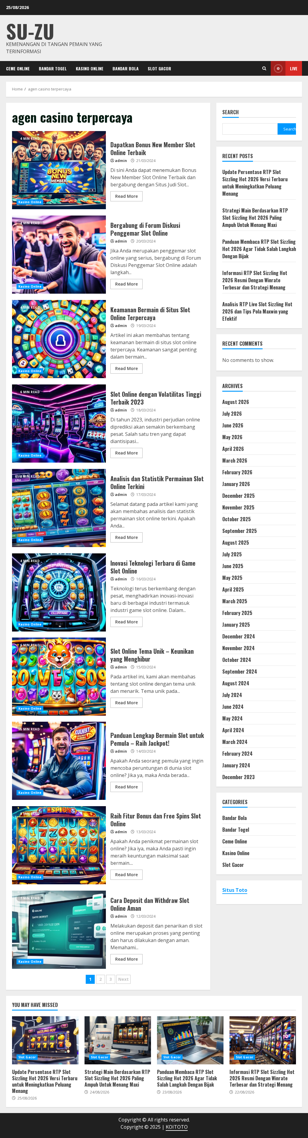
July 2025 (232, 554)
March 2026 (234, 460)
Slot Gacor (159, 68)
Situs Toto (234, 890)
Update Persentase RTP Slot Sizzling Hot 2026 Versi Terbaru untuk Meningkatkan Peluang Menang (255, 182)
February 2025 (237, 612)
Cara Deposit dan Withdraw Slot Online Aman (59, 930)
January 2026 (236, 484)
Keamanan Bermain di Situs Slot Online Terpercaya (59, 339)
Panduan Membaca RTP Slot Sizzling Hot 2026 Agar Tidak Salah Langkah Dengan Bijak (259, 249)
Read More (126, 196)
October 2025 (236, 519)
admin (121, 160)
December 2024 (238, 636)
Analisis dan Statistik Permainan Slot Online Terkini (59, 508)
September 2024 (239, 671)
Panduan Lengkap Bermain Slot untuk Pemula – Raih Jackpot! (59, 761)
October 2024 (236, 659)
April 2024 (233, 730)
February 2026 (237, 472)
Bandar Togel (53, 68)
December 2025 (238, 495)
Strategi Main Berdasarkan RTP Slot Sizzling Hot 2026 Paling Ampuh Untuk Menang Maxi (255, 217)
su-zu (30, 30)
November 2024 (238, 648)
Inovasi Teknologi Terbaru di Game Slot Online (59, 592)
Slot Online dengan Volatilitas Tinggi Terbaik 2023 (59, 423)
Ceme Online (18, 68)
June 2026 (232, 425)
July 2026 (232, 413)
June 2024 (233, 706)
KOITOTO (177, 1127)
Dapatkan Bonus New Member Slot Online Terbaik (59, 170)
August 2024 (235, 683)
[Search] (264, 68)
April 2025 (233, 589)
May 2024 (232, 718)
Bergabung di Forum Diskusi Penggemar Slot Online (59, 255)
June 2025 (232, 566)
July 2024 (232, 695)
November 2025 (238, 507)
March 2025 (234, 601)
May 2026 (232, 437)
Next (123, 979)
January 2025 (236, 624)
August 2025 (235, 542)
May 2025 (232, 577)
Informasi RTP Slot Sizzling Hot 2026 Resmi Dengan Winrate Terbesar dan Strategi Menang (254, 280)
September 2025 (239, 530)
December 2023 (238, 777)
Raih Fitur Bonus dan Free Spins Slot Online (59, 845)
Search (230, 112)
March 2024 (235, 741)
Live (293, 68)
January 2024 (236, 765)
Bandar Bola (125, 68)
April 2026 (233, 448)
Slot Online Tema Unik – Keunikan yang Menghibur (59, 677)
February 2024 (237, 753)
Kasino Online (89, 68)
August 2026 (235, 401)
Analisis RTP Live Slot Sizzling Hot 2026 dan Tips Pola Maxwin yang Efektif (257, 311)
